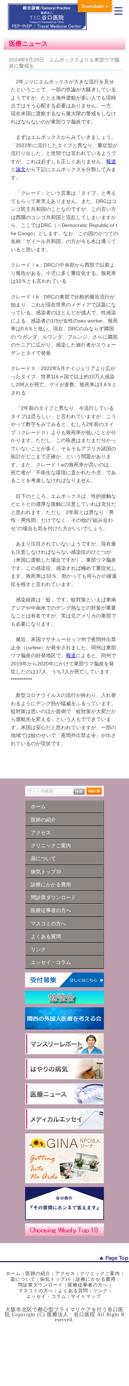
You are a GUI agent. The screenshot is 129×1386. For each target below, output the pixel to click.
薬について (22, 1279)
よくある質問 (73, 1290)
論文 (21, 169)
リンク (100, 1290)
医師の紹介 (38, 1273)
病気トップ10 (55, 1279)
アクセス (65, 1273)
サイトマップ (86, 1296)
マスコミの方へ (35, 1290)
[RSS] (94, 791)
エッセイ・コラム (46, 1296)
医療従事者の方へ (88, 1285)
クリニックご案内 (100, 1273)
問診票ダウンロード (40, 1285)
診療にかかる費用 (96, 1279)
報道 (111, 161)
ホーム (13, 1273)
